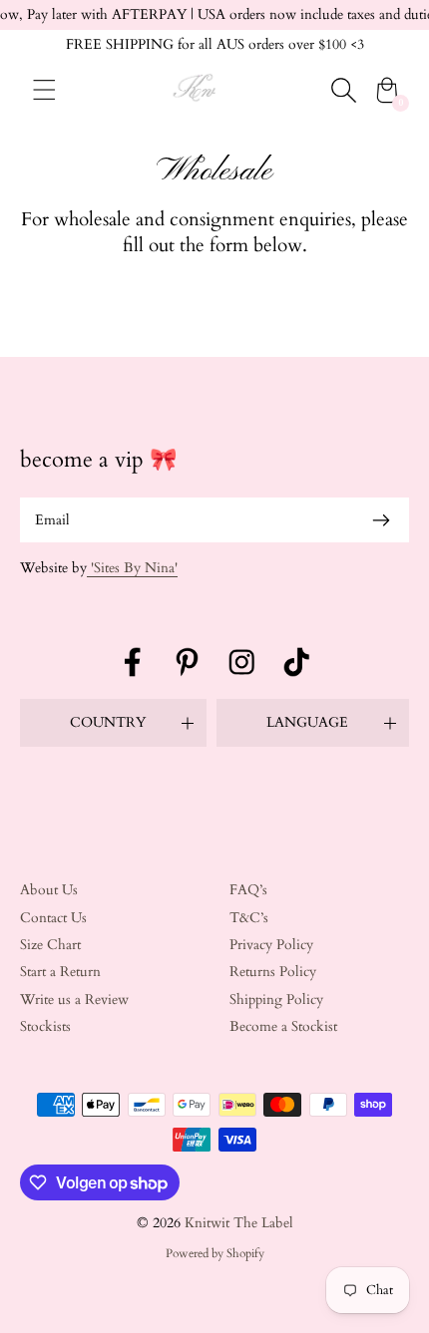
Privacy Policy (271, 944)
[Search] (343, 90)
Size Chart (50, 944)
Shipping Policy (276, 999)
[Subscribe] (381, 520)
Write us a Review (74, 999)
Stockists (45, 1026)
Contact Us (53, 917)
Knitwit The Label (239, 1222)
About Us (49, 889)
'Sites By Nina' (132, 567)
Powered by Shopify (215, 1253)
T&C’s (248, 917)
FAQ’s (248, 889)
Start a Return (60, 971)
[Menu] (44, 90)
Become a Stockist (283, 1026)
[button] (113, 723)
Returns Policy (272, 971)
